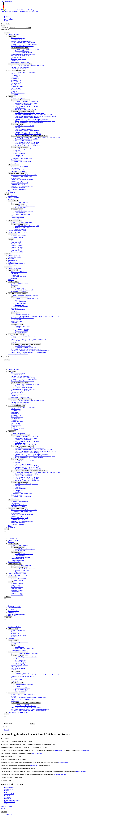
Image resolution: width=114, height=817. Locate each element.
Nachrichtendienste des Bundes (20, 47)
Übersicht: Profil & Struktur (19, 272)
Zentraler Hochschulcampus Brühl (17, 173)
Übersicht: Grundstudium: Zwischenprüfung (27, 101)
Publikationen (12, 265)
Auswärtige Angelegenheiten (19, 306)
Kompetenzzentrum (13, 260)
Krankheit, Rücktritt (20, 153)
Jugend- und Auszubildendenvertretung (22, 179)
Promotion (14, 91)
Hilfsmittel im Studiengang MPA (24, 140)
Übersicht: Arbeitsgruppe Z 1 (23, 346)
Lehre (6, 194)
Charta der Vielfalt (9, 802)
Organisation (15, 275)
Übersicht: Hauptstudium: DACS (24, 126)
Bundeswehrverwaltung (18, 309)
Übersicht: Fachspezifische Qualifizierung (26, 149)
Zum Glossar (8, 814)
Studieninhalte (15, 78)
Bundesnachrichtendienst (22, 51)
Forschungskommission (14, 257)
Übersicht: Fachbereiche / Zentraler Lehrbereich (24, 295)
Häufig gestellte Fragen (17, 93)
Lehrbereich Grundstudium (22, 329)
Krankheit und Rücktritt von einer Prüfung (27, 106)
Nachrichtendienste (16, 319)
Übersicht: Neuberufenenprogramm (25, 206)
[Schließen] (5, 531)
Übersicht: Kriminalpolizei (22, 314)
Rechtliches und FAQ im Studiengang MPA (27, 145)
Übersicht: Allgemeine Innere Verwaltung (26, 298)
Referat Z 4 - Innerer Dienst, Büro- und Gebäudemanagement (28, 352)
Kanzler (13, 337)
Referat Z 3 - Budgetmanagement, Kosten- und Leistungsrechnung (30, 350)
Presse (6, 792)
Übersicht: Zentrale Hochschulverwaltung (23, 336)
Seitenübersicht (58, 750)
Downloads (14, 94)
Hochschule (8, 266)
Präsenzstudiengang (20, 303)
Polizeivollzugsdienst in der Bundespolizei (23, 54)
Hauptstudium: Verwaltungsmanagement (22, 111)
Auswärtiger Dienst (16, 39)
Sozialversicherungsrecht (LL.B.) (20, 55)
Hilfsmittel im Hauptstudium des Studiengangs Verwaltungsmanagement (35, 116)
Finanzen (14, 311)
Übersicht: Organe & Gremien (19, 283)
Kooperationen (15, 83)
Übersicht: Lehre (12, 196)
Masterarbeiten (15, 88)
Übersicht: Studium (13, 34)
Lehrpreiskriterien (16, 242)
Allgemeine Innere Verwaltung (19, 296)
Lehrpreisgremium (16, 245)
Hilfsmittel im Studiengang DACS (24, 129)
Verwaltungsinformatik (17, 57)
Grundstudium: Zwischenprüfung (20, 99)
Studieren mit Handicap (18, 187)
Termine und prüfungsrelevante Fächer (26, 103)
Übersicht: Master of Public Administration (23, 72)
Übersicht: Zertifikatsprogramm (24, 211)
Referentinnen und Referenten (23, 227)
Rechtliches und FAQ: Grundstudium (25, 109)
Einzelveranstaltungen (17, 216)
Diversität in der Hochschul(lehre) (17, 230)
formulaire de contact (60, 774)
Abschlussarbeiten (13, 165)
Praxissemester (13, 234)
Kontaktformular (37, 753)
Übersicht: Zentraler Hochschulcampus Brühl (24, 175)
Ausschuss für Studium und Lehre (24, 290)
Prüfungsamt (12, 96)
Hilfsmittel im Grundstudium (23, 104)
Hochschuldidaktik (13, 200)
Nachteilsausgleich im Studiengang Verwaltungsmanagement (32, 119)
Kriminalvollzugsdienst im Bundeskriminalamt (24, 44)
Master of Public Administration (17, 70)
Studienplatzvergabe (17, 82)
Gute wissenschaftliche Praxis (16, 263)
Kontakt (13, 163)
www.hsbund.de (86, 750)
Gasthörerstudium (16, 90)
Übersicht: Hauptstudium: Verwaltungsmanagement (29, 113)
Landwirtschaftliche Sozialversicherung (22, 46)
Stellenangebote (8, 789)
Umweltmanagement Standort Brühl (18, 354)
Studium (7, 32)
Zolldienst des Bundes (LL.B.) (20, 62)
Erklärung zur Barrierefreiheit (12, 800)
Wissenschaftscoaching (14, 219)
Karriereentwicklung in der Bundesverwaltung (20, 64)
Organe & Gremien (13, 281)
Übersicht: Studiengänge (18, 38)
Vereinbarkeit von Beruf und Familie (25, 347)
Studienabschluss (16, 75)
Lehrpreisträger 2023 (17, 250)
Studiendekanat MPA (21, 332)
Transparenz (7, 797)
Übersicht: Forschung (14, 255)
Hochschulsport (15, 178)
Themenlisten (15, 168)
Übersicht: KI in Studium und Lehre (21, 222)
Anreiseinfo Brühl (9, 794)
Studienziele (14, 77)
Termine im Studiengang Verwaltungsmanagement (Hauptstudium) (33, 114)
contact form (33, 765)
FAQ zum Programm (21, 207)
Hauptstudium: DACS (17, 124)
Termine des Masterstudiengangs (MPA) (26, 139)
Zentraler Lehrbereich (17, 324)
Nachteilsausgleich (20, 155)
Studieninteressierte (20, 301)
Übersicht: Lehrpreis (17, 241)
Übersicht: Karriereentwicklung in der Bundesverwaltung (27, 65)
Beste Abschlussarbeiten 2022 (19, 171)
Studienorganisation (17, 80)
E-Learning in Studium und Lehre (17, 232)
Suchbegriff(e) (5, 27)
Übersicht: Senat (19, 288)
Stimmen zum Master (17, 86)
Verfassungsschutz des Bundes (23, 52)
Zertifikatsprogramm (17, 209)
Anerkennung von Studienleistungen (21, 158)
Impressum (7, 795)
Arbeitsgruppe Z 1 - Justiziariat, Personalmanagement (26, 344)
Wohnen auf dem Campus (18, 189)
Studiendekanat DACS (21, 331)
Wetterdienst (14, 60)
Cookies (3, 808)
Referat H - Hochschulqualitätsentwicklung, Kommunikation (28, 339)
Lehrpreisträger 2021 (17, 249)
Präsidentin (11, 280)
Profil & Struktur (13, 270)
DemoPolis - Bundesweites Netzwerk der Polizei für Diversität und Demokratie (37, 316)
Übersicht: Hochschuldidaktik (19, 202)
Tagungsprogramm (20, 229)
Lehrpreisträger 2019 (17, 247)
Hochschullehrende (13, 197)
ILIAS (9, 191)
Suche (6, 803)
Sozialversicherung (16, 321)
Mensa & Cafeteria (16, 181)
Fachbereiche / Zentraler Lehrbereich (18, 293)
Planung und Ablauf (17, 237)
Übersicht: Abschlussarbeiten (19, 166)
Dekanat (17, 328)
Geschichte (14, 278)
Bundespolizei (15, 308)
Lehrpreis (11, 239)
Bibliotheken (11, 192)
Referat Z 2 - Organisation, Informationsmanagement (26, 349)
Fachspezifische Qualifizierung (20, 147)
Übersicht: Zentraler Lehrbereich (24, 326)
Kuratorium (14, 285)
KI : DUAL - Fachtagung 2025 (19, 224)
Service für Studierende (18, 184)
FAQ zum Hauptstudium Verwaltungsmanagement (29, 122)
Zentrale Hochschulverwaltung (16, 334)
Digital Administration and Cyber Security (23, 42)
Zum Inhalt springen (6, 1)
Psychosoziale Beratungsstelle (19, 183)
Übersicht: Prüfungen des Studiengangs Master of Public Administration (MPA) (37, 137)
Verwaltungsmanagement (18, 59)
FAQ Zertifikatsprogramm (22, 214)
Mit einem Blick (15, 74)
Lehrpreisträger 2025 (17, 252)
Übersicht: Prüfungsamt (18, 98)
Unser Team (14, 85)
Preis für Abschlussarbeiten (19, 170)
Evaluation (11, 199)
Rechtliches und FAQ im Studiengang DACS (28, 134)
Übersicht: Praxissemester (18, 235)
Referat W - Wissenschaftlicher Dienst (22, 341)
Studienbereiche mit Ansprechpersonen (22, 186)
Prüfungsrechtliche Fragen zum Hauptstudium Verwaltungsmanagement (35, 121)
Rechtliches (18, 157)
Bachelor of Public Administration (21, 41)
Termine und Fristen (17, 244)
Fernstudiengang (19, 305)
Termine (17, 127)
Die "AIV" (18, 300)
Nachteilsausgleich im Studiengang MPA (26, 143)
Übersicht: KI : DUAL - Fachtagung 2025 (27, 226)
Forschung (7, 253)
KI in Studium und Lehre (15, 220)
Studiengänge (12, 36)
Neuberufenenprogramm (18, 204)
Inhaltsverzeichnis (9, 787)
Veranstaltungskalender (17, 217)
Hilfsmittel (18, 152)
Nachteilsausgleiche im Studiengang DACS (27, 132)
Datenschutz (7, 798)
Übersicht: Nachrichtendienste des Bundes (27, 49)
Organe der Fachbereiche (18, 291)
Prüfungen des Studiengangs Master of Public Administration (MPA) (29, 135)
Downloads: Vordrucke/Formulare (21, 161)
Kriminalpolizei (16, 313)
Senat (13, 286)
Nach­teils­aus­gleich (20, 108)
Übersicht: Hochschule (14, 268)
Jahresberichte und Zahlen (18, 276)
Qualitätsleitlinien (20, 212)
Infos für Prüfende (16, 160)
